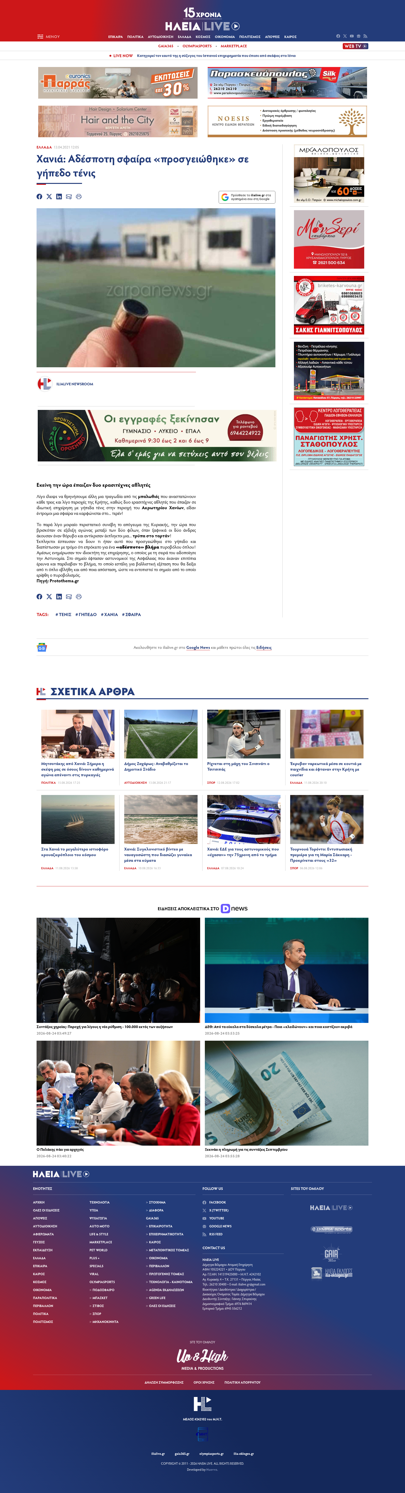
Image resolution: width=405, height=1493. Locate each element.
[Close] (277, 671)
